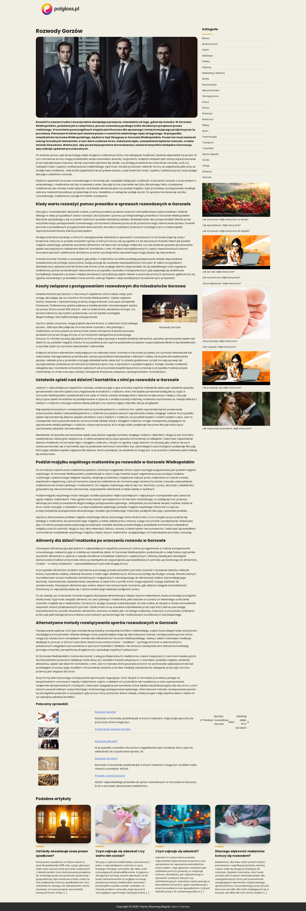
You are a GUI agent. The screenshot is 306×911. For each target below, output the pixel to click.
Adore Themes (180, 906)
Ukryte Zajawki (210, 154)
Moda (205, 78)
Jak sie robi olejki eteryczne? (218, 271)
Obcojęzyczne (210, 96)
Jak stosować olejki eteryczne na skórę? (225, 219)
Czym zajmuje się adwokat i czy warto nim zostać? (120, 853)
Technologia (209, 136)
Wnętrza (207, 171)
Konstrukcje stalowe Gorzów (113, 729)
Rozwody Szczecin (106, 758)
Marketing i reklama (213, 73)
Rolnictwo (207, 119)
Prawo (205, 107)
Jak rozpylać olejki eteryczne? (219, 346)
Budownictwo (210, 44)
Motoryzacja (209, 84)
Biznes (205, 38)
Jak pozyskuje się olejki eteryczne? (221, 387)
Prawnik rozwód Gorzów (110, 776)
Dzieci (205, 49)
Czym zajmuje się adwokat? (177, 851)
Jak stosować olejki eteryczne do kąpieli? (226, 231)
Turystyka (207, 148)
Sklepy (205, 125)
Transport (208, 142)
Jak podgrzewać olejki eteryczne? (221, 283)
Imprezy (206, 67)
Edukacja (207, 55)
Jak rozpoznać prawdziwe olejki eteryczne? (227, 428)
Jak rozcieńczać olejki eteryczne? (221, 277)
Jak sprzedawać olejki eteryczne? (221, 225)
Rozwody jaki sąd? (106, 741)
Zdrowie (206, 177)
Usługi (205, 165)
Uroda (205, 159)
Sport (205, 130)
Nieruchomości (210, 90)
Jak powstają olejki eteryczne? (219, 341)
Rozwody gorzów (105, 712)
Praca (205, 101)
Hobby (206, 61)
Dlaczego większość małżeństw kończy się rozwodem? (240, 853)
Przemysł (207, 113)
